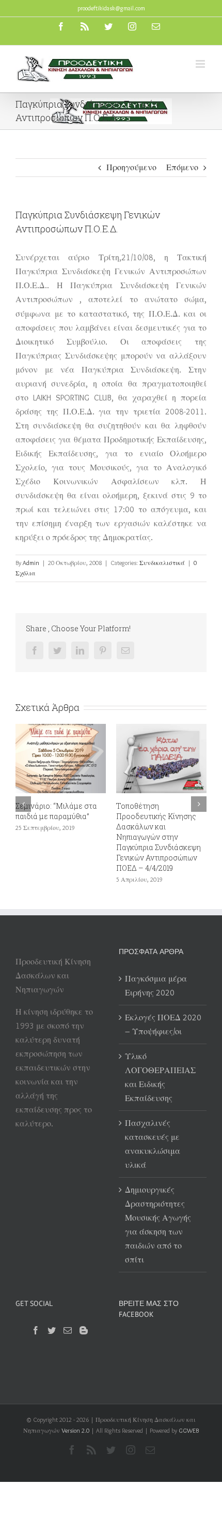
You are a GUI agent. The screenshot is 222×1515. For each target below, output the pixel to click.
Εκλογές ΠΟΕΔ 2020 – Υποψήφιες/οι (163, 1024)
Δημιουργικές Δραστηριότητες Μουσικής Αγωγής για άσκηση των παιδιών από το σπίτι (158, 1225)
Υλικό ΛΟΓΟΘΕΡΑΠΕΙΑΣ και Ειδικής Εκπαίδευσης (160, 1077)
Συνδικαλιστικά (162, 563)
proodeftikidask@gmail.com (111, 8)
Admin (31, 563)
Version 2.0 (75, 1430)
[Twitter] (51, 1330)
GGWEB (189, 1430)
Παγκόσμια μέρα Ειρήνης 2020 (156, 986)
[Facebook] (35, 1330)
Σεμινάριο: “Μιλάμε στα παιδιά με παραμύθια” (56, 811)
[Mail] (68, 1330)
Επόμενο (182, 167)
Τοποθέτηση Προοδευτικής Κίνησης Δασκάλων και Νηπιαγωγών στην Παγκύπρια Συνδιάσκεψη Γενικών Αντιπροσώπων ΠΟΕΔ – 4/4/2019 (158, 837)
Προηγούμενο (131, 167)
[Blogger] (84, 1330)
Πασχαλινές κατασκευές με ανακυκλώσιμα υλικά (152, 1144)
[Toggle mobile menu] (201, 63)
